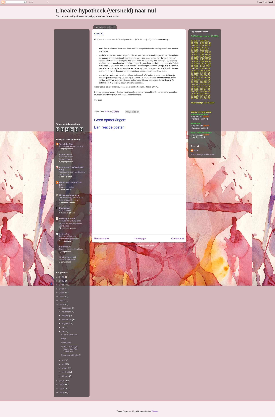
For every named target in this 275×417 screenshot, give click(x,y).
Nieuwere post (101, 238)
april (64, 364)
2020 (61, 300)
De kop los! (66, 342)
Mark (196, 150)
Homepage (140, 238)
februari (65, 372)
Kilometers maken (66, 187)
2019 (61, 304)
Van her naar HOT (67, 257)
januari (65, 376)
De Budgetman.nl (67, 218)
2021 (61, 296)
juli (63, 327)
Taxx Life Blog (66, 144)
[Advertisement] (138, 214)
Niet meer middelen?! (71, 355)
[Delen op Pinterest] (137, 111)
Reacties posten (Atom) (145, 246)
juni (63, 331)
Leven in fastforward (67, 259)
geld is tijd (64, 234)
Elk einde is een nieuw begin (71, 249)
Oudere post (177, 238)
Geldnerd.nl (65, 247)
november (66, 312)
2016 (61, 388)
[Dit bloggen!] (129, 111)
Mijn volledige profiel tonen (203, 154)
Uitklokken (64, 208)
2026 (61, 277)
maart (65, 368)
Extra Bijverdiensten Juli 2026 (71, 146)
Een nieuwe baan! (69, 335)
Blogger (155, 411)
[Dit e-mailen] (126, 111)
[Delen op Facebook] (134, 111)
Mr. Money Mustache (69, 195)
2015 (61, 392)
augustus (66, 323)
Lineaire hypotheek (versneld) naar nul (106, 11)
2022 (61, 292)
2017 (61, 384)
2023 (61, 289)
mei (64, 360)
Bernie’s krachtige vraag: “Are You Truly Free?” (69, 348)
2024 (61, 285)
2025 (61, 281)
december (66, 308)
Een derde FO (65, 210)
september (67, 319)
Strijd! (63, 339)
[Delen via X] (132, 111)
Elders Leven (65, 154)
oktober (65, 315)
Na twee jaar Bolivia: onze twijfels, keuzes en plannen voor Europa (70, 223)
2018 (61, 381)
